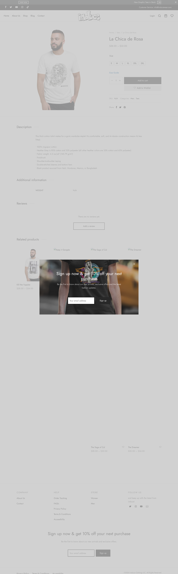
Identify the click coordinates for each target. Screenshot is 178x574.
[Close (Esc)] (134, 264)
